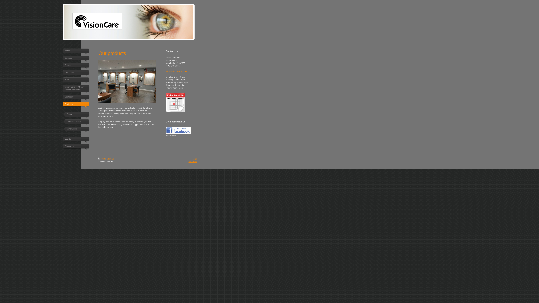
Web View (193, 161)
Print (102, 159)
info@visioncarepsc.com (176, 71)
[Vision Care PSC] (178, 130)
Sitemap (110, 159)
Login (194, 159)
